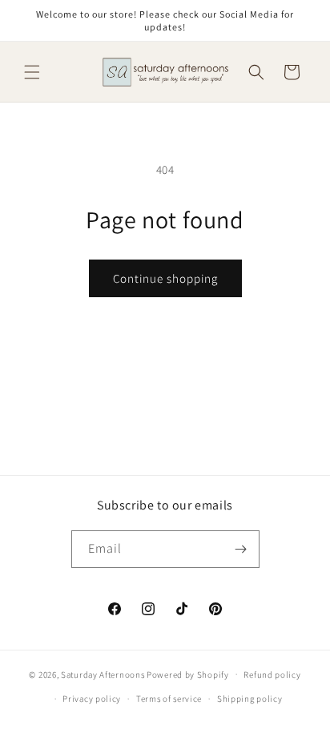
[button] (32, 72)
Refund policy (271, 674)
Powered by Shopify (188, 673)
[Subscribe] (241, 549)
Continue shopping (165, 278)
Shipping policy (250, 698)
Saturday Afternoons (102, 673)
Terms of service (169, 698)
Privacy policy (91, 698)
